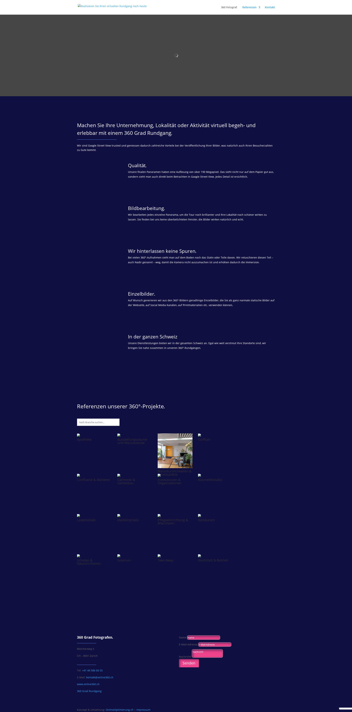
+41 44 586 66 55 (92, 670)
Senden (189, 663)
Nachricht (185, 656)
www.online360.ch (88, 684)
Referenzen (249, 7)
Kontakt (270, 7)
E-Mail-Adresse (188, 644)
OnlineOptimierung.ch (119, 709)
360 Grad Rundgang (89, 691)
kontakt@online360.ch (99, 677)
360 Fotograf (229, 7)
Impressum (143, 709)
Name (182, 637)
